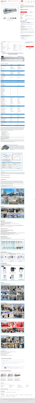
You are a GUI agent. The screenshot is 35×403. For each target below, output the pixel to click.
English (4, 399)
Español (6, 399)
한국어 (21, 399)
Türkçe (28, 399)
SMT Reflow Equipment (3, 392)
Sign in (33, 1)
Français (10, 399)
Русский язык (13, 399)
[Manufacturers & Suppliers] (4, 1)
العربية (20, 399)
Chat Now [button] (30, 48)
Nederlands (18, 399)
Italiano (14, 399)
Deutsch (16, 399)
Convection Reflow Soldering (8, 392)
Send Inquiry (30, 46)
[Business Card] (33, 44)
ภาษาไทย (26, 399)
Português (8, 399)
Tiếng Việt (30, 399)
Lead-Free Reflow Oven (14, 392)
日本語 (23, 399)
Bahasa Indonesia (32, 399)
